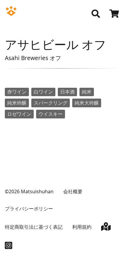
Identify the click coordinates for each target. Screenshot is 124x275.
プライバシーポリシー (29, 208)
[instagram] (8, 246)
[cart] (114, 14)
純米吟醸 (16, 102)
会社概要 (72, 191)
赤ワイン (16, 91)
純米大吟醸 (87, 102)
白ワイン (43, 91)
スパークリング (50, 102)
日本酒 (67, 91)
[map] (106, 228)
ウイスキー (51, 114)
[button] (95, 14)
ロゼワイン (19, 114)
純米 (86, 91)
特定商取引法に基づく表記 (34, 227)
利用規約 (81, 227)
